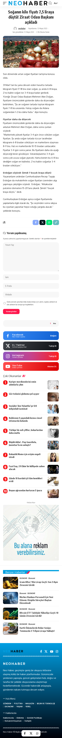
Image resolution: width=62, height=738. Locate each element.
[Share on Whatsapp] (37, 733)
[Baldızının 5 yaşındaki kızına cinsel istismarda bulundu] (53, 421)
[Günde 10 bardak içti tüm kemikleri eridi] (53, 481)
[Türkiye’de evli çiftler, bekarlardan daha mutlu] (53, 433)
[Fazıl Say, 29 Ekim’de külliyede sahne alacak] (53, 469)
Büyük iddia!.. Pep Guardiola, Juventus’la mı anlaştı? (23, 443)
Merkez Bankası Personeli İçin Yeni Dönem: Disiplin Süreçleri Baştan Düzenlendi (36, 600)
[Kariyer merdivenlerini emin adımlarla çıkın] (53, 384)
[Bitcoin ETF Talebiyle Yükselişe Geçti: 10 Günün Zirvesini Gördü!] (10, 614)
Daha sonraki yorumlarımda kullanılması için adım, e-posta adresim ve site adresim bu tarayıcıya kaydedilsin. (32, 303)
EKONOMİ (23, 578)
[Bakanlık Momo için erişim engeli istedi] (53, 457)
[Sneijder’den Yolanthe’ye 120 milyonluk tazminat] (53, 409)
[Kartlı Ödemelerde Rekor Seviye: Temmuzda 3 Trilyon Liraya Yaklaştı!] (10, 629)
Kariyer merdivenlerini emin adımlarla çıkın (22, 383)
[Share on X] (31, 733)
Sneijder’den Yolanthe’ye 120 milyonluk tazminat (23, 407)
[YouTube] (51, 651)
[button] (5, 3)
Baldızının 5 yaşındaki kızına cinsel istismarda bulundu (25, 419)
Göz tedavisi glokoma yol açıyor (24, 394)
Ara (54, 323)
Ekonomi (31, 578)
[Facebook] (41, 651)
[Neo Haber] (28, 3)
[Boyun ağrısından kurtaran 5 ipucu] (53, 493)
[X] (46, 651)
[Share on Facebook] (25, 733)
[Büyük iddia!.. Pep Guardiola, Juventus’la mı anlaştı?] (53, 445)
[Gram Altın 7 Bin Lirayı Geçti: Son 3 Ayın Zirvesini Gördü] (10, 583)
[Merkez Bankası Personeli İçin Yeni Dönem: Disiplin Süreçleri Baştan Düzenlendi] (10, 598)
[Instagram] (57, 651)
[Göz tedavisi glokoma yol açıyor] (53, 396)
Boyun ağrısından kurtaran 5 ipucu (25, 490)
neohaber (22, 28)
